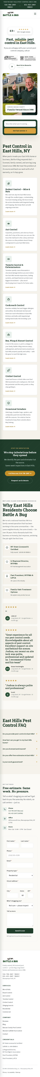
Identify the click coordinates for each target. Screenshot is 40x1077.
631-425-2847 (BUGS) (30, 6)
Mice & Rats (6, 989)
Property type (12, 871)
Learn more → (10, 211)
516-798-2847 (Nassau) (15, 811)
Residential (6, 1009)
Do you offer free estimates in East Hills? (18, 755)
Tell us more (11, 911)
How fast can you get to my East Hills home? (17, 741)
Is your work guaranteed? (13, 762)
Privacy (5, 1072)
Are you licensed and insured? (14, 749)
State (22, 891)
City (9, 891)
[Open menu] (35, 14)
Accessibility (11, 1072)
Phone (9, 851)
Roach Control (7, 993)
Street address (12, 881)
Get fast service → (20, 131)
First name (11, 841)
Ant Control (6, 996)
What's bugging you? (14, 901)
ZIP (29, 891)
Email (9, 861)
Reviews (5, 1021)
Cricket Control (8, 1002)
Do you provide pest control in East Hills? (19, 734)
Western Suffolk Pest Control (12, 1031)
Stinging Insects (8, 1005)
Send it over (20, 931)
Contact (5, 1034)
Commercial (7, 1012)
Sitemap (17, 1072)
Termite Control (8, 999)
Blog (4, 1024)
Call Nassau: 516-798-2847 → (19, 473)
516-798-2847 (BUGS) (10, 6)
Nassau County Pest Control (12, 1028)
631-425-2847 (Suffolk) (15, 813)
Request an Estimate (20, 480)
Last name (25, 841)
